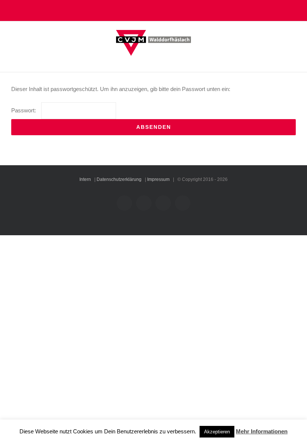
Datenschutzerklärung (119, 179)
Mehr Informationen (262, 431)
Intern (85, 179)
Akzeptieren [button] (217, 432)
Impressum (158, 179)
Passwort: (24, 110)
